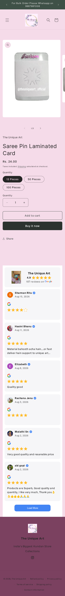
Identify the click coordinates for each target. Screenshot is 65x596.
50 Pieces (34, 179)
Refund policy (37, 579)
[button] (7, 20)
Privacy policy (54, 579)
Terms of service (25, 584)
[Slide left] (25, 128)
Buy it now (32, 226)
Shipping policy (44, 584)
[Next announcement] (58, 5)
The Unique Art (19, 579)
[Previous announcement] (7, 5)
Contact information (34, 590)
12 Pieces (12, 179)
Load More (32, 508)
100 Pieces (13, 187)
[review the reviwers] (9, 305)
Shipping (22, 166)
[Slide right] (40, 128)
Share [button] (10, 238)
